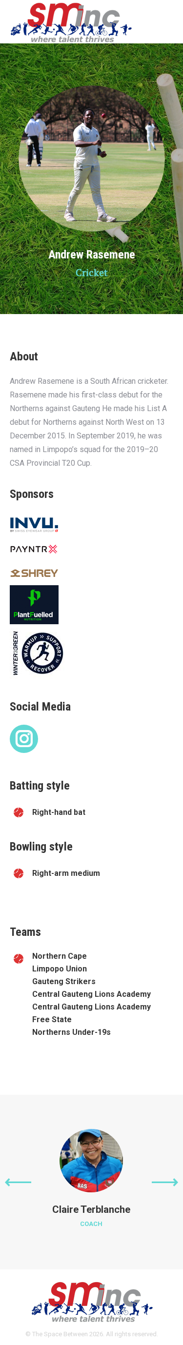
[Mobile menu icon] (167, 22)
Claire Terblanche (91, 1209)
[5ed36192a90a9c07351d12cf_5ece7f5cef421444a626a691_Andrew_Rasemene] (92, 158)
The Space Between (60, 1334)
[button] (18, 1182)
